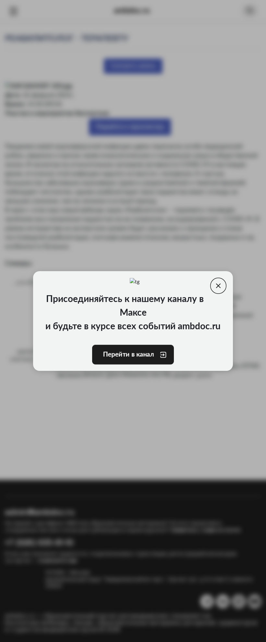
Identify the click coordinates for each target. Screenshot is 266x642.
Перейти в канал (128, 354)
